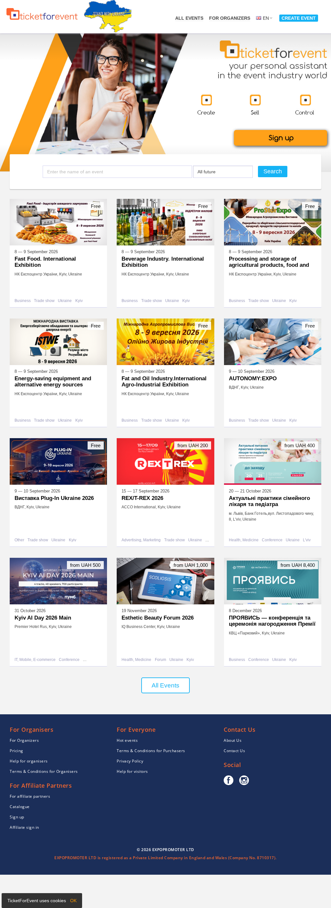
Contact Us (234, 750)
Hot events (127, 740)
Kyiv (79, 301)
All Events (165, 685)
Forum (160, 660)
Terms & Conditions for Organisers (44, 771)
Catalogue (20, 806)
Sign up (17, 817)
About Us (232, 740)
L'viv (307, 540)
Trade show (44, 301)
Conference (272, 540)
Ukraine (65, 301)
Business (23, 301)
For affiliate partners (30, 796)
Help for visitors (132, 771)
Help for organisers (29, 761)
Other (19, 540)
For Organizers (229, 18)
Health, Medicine (244, 540)
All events (189, 18)
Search (272, 171)
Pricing (16, 750)
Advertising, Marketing (141, 540)
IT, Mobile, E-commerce (35, 660)
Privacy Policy (130, 761)
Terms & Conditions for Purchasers (151, 750)
